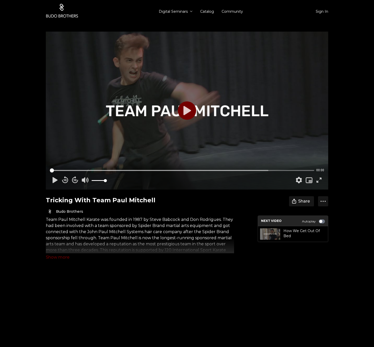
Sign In (322, 11)
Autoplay (309, 221)
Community (232, 11)
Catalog (207, 11)
